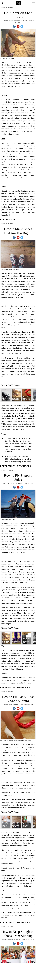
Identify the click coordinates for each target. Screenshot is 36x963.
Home (3, 7)
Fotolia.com (28, 740)
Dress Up (10, 7)
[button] (14, 26)
